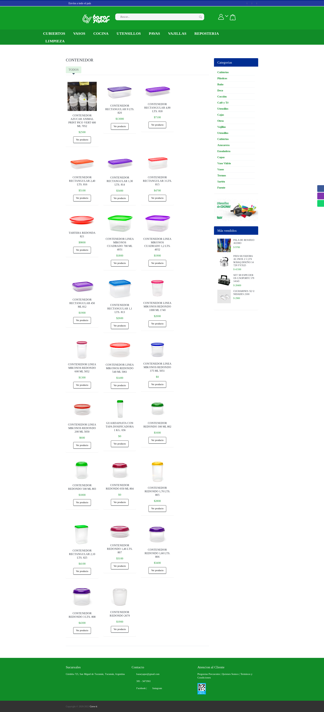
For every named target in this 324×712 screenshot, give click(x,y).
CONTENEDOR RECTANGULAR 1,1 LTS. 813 (119, 309)
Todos (74, 69)
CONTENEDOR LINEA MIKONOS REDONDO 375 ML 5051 (157, 367)
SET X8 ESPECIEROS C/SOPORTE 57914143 (243, 278)
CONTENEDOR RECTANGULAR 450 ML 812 (82, 303)
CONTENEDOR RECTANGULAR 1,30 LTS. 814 (120, 181)
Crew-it (94, 706)
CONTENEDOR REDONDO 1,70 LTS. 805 (157, 491)
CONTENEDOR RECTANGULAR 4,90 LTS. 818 (157, 108)
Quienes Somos (230, 674)
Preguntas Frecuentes (209, 674)
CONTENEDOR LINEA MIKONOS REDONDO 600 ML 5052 (82, 368)
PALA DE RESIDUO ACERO (243, 241)
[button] (232, 17)
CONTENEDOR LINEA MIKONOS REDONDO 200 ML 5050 (82, 428)
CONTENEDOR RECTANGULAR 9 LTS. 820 (119, 109)
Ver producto (82, 139)
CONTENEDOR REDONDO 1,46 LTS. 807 (119, 549)
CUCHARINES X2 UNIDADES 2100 (244, 292)
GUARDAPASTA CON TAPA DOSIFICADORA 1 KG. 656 (120, 427)
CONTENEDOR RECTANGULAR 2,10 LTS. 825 (82, 554)
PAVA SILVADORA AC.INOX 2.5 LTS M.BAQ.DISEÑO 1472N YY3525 (243, 261)
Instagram (156, 688)
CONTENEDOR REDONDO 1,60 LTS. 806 (157, 553)
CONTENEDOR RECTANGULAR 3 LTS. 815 (157, 181)
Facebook (140, 688)
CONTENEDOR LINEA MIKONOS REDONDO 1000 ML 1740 (157, 306)
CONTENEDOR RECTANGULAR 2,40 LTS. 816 (82, 181)
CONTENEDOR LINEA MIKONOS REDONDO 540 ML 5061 (120, 368)
